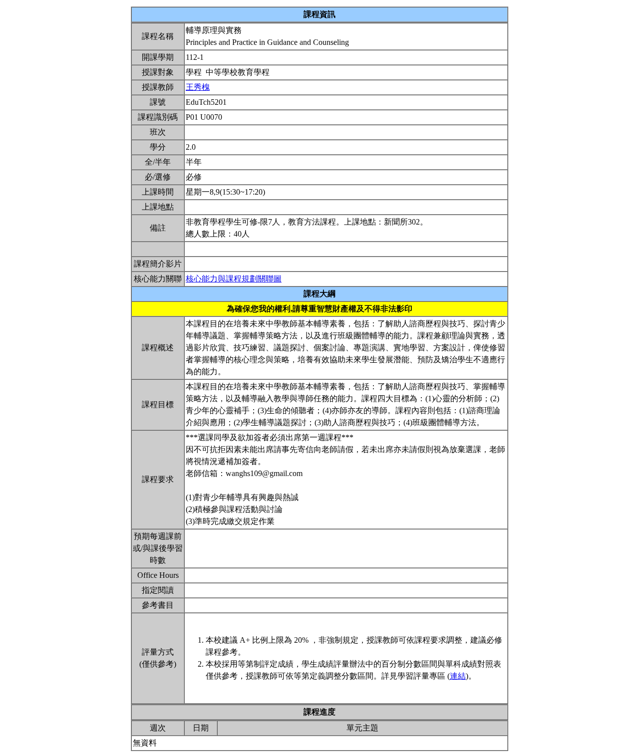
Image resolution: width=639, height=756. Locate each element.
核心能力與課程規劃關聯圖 (234, 278)
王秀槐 (198, 87)
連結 (458, 676)
